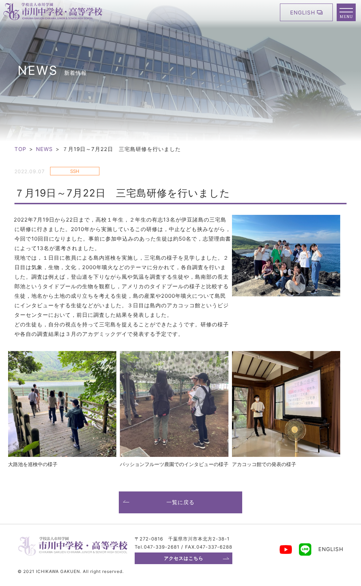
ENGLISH (302, 12)
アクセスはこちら (183, 558)
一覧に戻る (180, 502)
